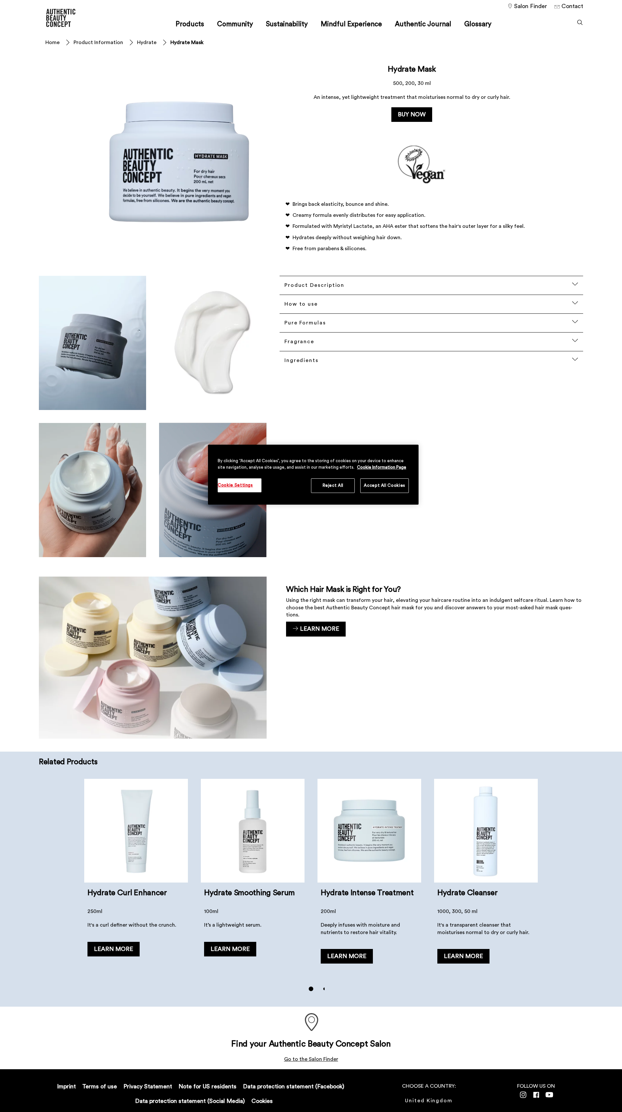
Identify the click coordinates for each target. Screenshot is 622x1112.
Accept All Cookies (384, 485)
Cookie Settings (235, 485)
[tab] (311, 989)
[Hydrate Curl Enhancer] (136, 878)
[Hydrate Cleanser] (486, 878)
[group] (311, 889)
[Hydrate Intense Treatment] (369, 878)
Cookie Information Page (381, 467)
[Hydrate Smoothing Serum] (253, 878)
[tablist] (311, 988)
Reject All (333, 485)
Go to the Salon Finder (311, 1059)
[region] (313, 474)
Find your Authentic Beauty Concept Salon (311, 1044)
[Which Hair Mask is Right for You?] (311, 658)
